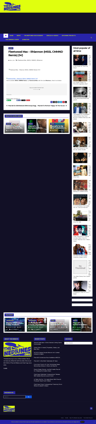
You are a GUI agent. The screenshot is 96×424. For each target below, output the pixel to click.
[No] (94, 422)
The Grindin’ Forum (12, 39)
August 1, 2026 (56, 327)
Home (11, 35)
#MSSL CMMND (31, 60)
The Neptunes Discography (33, 35)
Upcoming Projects (68, 35)
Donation (25, 39)
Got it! (82, 421)
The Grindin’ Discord (87, 417)
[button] (91, 37)
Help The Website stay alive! (76, 417)
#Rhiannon (40, 60)
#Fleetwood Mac (21, 60)
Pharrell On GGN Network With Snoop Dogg (22, 106)
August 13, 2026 (11, 327)
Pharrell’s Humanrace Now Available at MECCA (36, 128)
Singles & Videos (52, 35)
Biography (89, 155)
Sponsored (10, 320)
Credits (5, 368)
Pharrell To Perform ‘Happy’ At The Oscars (51, 106)
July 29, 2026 (78, 327)
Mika (63, 327)
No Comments (15, 329)
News (18, 35)
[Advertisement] (48, 23)
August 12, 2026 (34, 327)
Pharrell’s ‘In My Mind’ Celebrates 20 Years (58, 128)
